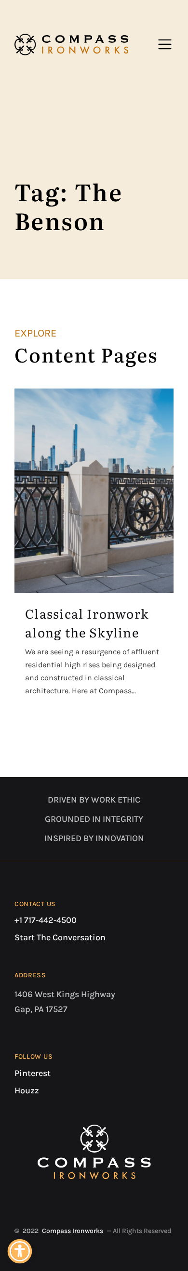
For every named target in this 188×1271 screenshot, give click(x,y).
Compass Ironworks (72, 1231)
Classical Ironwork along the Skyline (87, 622)
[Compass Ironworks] (71, 44)
